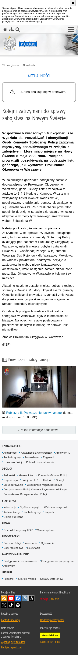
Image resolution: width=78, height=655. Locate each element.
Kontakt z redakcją (10, 620)
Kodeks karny (11, 512)
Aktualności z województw (36, 452)
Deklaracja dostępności (52, 620)
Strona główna (11, 65)
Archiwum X (62, 452)
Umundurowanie (13, 484)
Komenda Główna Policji (52, 475)
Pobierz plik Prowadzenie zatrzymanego (34, 412)
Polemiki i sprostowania (40, 462)
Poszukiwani (31, 457)
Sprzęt (60, 480)
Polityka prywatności (11, 647)
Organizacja (10, 480)
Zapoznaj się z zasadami (13, 642)
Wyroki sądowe (45, 530)
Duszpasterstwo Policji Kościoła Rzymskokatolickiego (35, 489)
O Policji (7, 469)
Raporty (49, 512)
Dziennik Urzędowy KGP (18, 530)
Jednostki (9, 475)
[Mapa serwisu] (11, 29)
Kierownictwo (26, 475)
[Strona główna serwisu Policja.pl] (5, 29)
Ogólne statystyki (30, 507)
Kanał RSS (4, 598)
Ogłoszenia (47, 543)
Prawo (6, 523)
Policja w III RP (30, 480)
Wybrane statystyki (55, 507)
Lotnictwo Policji (12, 462)
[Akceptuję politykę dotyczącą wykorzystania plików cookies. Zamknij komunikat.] (73, 3)
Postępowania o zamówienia (20, 561)
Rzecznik (8, 578)
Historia (47, 480)
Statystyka (9, 501)
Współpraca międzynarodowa (44, 484)
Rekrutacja (33, 547)
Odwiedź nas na (11, 598)
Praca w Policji (11, 536)
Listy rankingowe (13, 547)
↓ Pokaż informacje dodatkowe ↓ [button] (39, 430)
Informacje (9, 507)
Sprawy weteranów (51, 578)
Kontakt (7, 572)
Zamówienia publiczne (15, 554)
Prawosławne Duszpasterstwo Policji (25, 494)
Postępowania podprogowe (57, 561)
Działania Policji (12, 446)
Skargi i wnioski (27, 578)
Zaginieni (48, 457)
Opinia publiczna (13, 516)
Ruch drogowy (12, 457)
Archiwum (9, 565)
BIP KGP (55, 599)
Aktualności (29, 65)
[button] (71, 30)
